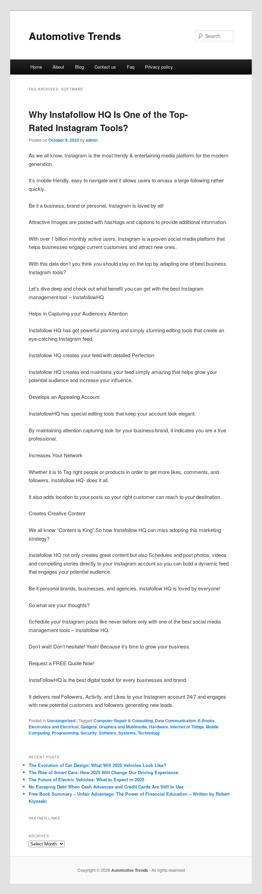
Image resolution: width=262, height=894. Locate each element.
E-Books (206, 720)
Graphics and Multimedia (123, 727)
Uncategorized (61, 720)
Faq (130, 67)
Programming (65, 733)
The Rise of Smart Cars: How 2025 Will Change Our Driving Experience (103, 772)
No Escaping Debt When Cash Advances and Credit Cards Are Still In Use (106, 786)
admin (92, 140)
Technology (149, 733)
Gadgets (89, 727)
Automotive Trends (75, 35)
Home (36, 67)
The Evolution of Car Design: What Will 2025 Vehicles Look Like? (97, 765)
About (58, 67)
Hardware (158, 727)
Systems (127, 733)
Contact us (105, 67)
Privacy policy (159, 67)
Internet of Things (187, 727)
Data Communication (175, 720)
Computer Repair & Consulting (123, 720)
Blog (79, 67)
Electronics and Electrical (53, 727)
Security (89, 733)
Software (107, 733)
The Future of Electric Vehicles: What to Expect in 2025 (86, 779)
